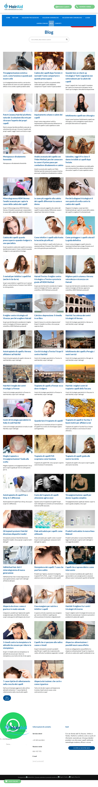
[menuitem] (92, 19)
